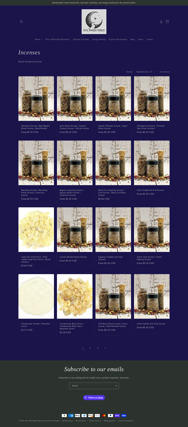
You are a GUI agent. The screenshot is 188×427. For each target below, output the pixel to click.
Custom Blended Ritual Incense (73, 257)
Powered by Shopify (52, 420)
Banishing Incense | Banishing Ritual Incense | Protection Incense (34, 192)
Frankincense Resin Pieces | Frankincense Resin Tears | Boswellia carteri (72, 326)
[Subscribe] (116, 386)
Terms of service (95, 420)
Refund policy (67, 420)
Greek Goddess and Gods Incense (151, 323)
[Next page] (105, 348)
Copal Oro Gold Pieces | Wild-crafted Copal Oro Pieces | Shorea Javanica (36, 259)
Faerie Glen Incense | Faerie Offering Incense (149, 258)
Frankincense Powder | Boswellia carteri (35, 324)
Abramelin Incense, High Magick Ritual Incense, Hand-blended (35, 127)
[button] (21, 22)
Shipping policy (110, 420)
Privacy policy (81, 420)
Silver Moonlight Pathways (34, 420)
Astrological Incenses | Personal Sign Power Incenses (151, 127)
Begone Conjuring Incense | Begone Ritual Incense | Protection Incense (72, 192)
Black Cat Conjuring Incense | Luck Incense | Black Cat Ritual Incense (112, 192)
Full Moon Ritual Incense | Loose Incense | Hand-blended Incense (112, 324)
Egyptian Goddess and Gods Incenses (110, 258)
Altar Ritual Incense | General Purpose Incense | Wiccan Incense (74, 127)
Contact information (125, 420)
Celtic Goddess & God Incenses (150, 190)
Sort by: (129, 72)
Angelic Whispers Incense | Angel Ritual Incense (112, 127)
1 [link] (83, 348)
